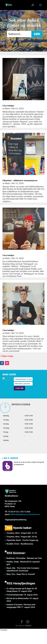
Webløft (28, 625)
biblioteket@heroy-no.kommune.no (25, 514)
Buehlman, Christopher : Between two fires (24, 558)
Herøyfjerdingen (24, 583)
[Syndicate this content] (8, 528)
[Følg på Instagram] (7, 363)
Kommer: (19, 553)
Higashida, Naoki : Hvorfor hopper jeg (22, 540)
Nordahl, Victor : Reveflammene (20, 544)
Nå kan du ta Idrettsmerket (18, 598)
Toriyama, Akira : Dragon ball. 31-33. (22, 533)
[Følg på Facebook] (2, 363)
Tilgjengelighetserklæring (15, 520)
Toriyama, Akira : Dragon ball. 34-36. (22, 537)
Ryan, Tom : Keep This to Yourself (21, 574)
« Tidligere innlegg (6, 356)
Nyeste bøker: (22, 528)
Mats (7, 108)
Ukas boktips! (8, 106)
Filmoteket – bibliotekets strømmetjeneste (20, 180)
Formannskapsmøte (15, 595)
